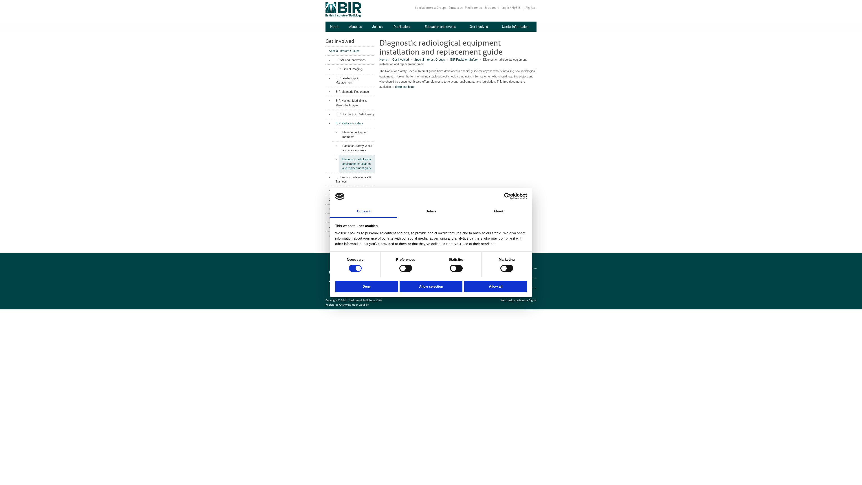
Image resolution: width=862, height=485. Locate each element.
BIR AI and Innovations (351, 60)
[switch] (405, 268)
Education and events (440, 27)
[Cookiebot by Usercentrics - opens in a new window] (507, 196)
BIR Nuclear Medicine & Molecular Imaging (351, 103)
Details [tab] (431, 211)
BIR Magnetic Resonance (352, 91)
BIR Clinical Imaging (349, 69)
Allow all (495, 286)
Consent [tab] (363, 211)
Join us (377, 27)
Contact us (456, 7)
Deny (367, 286)
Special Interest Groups (430, 7)
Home (334, 27)
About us (355, 27)
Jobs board (492, 7)
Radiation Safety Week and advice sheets (357, 148)
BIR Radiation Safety (349, 123)
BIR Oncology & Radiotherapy (355, 114)
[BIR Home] (343, 9)
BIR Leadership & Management (347, 80)
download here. (405, 86)
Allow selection (431, 286)
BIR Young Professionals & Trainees (353, 179)
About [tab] (498, 211)
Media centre (473, 7)
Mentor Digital (528, 300)
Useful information (515, 27)
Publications (402, 27)
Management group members (354, 135)
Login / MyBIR (511, 7)
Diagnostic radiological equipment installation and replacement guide (357, 164)
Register (531, 7)
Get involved (479, 27)
